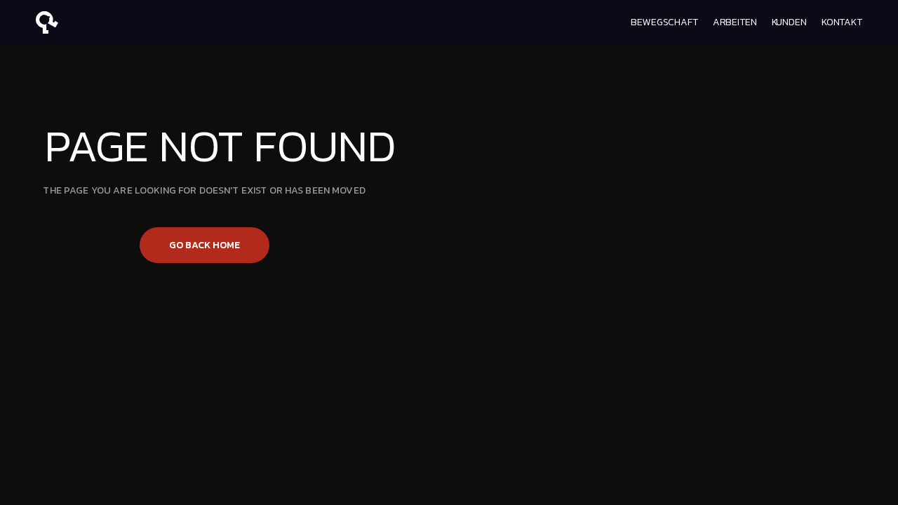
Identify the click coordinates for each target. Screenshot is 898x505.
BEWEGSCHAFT (664, 22)
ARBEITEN (735, 22)
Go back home (204, 245)
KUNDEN (789, 22)
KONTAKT (842, 22)
